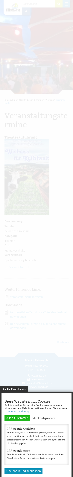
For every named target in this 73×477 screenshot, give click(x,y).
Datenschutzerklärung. (17, 411)
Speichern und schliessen (23, 471)
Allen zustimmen (17, 418)
